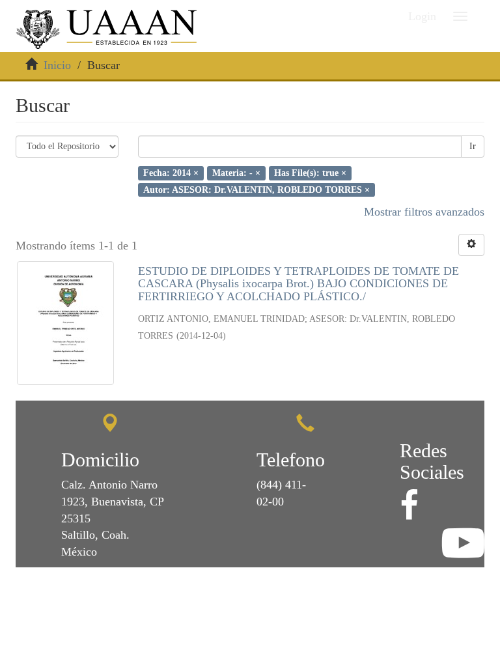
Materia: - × (236, 173)
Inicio (57, 65)
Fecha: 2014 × (171, 173)
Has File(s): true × (310, 173)
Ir (472, 146)
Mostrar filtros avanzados (424, 211)
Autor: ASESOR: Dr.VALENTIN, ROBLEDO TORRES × (256, 189)
